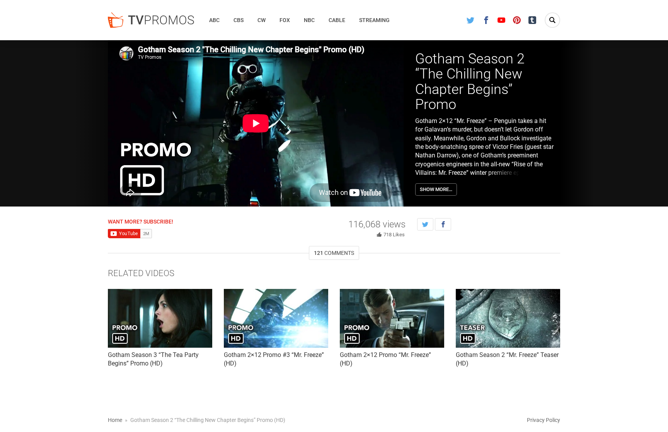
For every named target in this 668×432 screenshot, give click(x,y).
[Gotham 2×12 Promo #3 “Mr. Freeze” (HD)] (276, 318)
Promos (161, 20)
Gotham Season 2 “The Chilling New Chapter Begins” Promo (470, 82)
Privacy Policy (543, 420)
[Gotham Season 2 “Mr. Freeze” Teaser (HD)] (508, 318)
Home (115, 420)
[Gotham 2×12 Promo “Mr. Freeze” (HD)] (392, 318)
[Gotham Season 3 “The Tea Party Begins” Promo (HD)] (160, 318)
